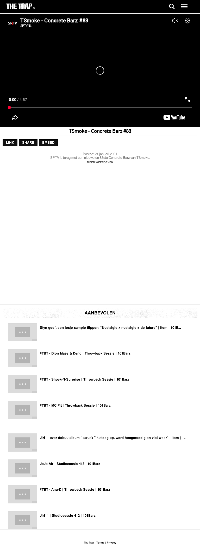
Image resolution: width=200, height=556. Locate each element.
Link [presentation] (10, 142)
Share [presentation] (28, 142)
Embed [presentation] (48, 142)
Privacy (111, 542)
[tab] (10, 143)
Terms (100, 542)
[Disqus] (100, 235)
